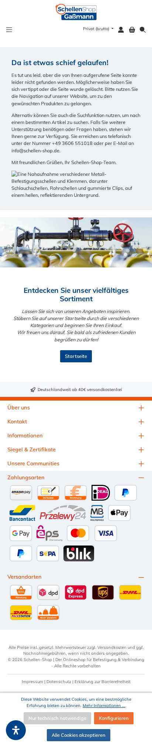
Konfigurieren (114, 718)
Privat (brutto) (96, 28)
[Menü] (9, 30)
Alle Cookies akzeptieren (79, 735)
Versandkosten (112, 647)
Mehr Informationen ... (104, 705)
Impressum (32, 681)
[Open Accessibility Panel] (16, 730)
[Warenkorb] (132, 30)
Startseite (76, 356)
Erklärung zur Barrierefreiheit (103, 681)
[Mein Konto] (121, 30)
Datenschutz (58, 681)
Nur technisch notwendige (57, 718)
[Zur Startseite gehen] (76, 12)
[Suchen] (142, 30)
